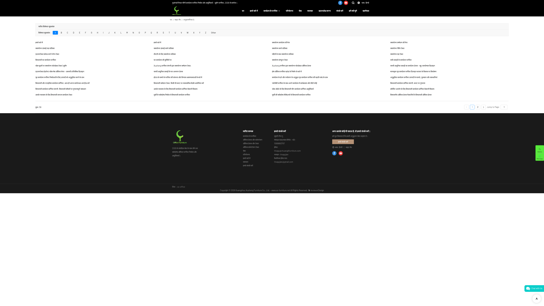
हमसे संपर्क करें (248, 165)
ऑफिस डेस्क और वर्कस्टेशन (252, 140)
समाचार (310, 10)
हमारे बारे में (254, 10)
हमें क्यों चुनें (353, 10)
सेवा (300, 10)
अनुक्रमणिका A (188, 19)
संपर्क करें (339, 10)
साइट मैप (178, 19)
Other (213, 32)
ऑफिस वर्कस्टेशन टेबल (251, 147)
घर (243, 10)
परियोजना (289, 10)
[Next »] (483, 107)
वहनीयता (366, 10)
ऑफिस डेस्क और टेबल (251, 143)
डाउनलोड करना (325, 10)
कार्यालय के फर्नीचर (271, 10)
